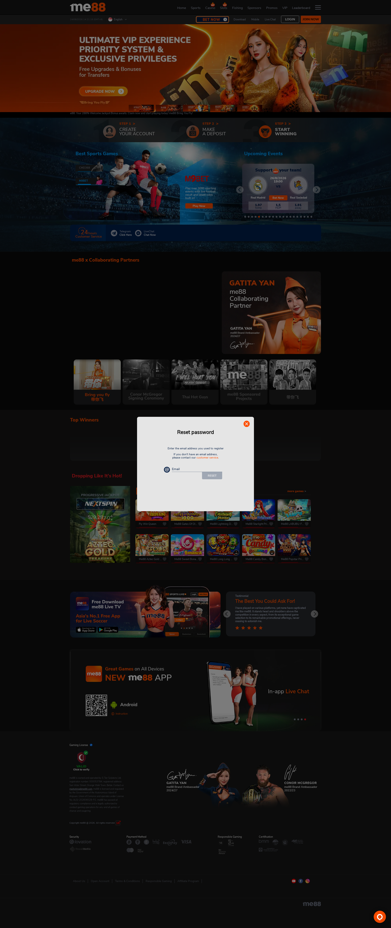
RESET (212, 476)
